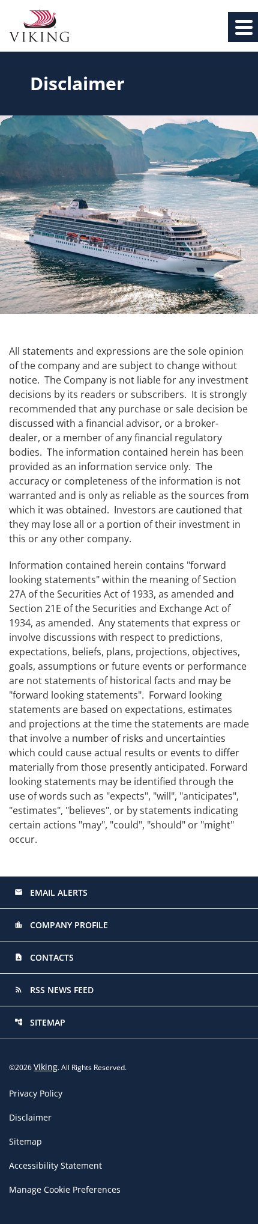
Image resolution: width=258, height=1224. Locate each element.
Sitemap (39, 1022)
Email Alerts (51, 892)
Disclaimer (30, 1117)
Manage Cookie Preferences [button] (65, 1190)
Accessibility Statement (55, 1165)
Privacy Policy (35, 1093)
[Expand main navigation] (243, 27)
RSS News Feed (54, 990)
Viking (46, 1067)
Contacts (44, 957)
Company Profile (61, 925)
